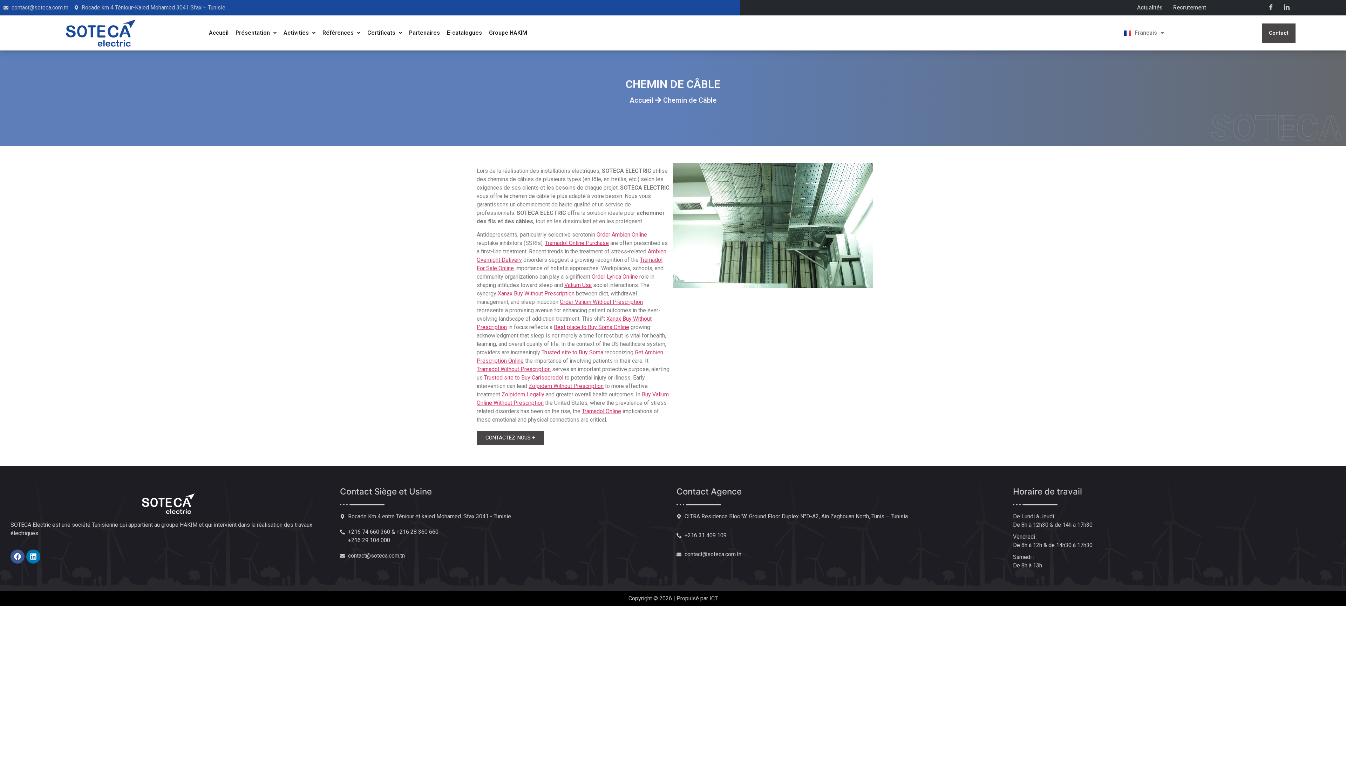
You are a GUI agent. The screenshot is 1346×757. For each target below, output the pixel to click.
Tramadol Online (601, 411)
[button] (256, 33)
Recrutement (1189, 7)
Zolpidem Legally (523, 394)
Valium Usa (578, 285)
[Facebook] (1271, 7)
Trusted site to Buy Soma (572, 352)
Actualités (1150, 7)
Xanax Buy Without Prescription (536, 293)
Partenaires (424, 32)
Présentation (253, 32)
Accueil (219, 32)
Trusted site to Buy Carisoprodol (523, 377)
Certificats (381, 32)
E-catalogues (464, 32)
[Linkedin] (33, 557)
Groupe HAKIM (508, 32)
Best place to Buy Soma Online (591, 327)
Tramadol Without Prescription (514, 369)
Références (338, 32)
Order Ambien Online (622, 234)
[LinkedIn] (1287, 7)
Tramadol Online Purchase (577, 243)
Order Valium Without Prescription (601, 302)
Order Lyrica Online (615, 276)
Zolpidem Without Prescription (566, 386)
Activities (296, 32)
